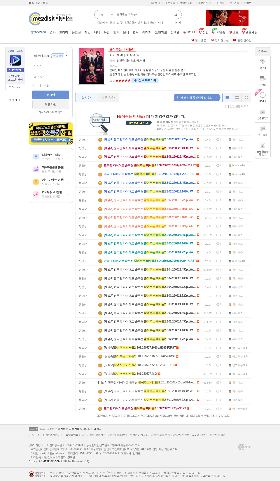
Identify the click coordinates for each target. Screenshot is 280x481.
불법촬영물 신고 (75, 434)
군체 (112, 22)
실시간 (86, 97)
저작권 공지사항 (139, 434)
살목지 (120, 22)
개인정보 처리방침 (52, 434)
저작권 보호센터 (117, 434)
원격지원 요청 (218, 434)
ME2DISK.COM (51, 461)
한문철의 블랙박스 (136, 22)
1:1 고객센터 (199, 434)
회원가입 (51, 104)
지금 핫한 (108, 97)
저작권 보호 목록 (160, 434)
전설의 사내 (156, 22)
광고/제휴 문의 (181, 434)
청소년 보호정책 (96, 434)
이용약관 (34, 434)
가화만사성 (101, 22)
